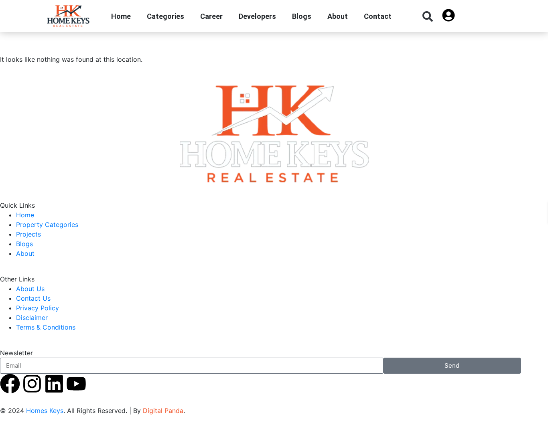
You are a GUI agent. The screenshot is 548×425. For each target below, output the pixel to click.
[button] (427, 16)
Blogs (301, 16)
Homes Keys (44, 411)
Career (211, 16)
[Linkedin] (54, 384)
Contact (378, 16)
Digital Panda (163, 411)
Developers (257, 16)
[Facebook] (10, 384)
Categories (165, 16)
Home (121, 16)
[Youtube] (76, 384)
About (337, 16)
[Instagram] (32, 384)
